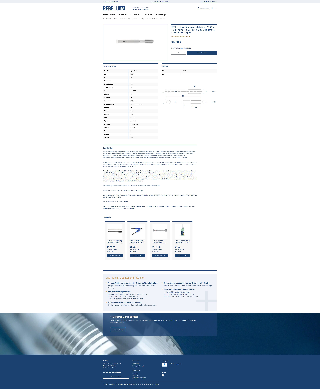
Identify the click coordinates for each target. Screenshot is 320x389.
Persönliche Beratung (160, 1)
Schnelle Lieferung (209, 1)
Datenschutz (135, 375)
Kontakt (105, 361)
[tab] (107, 217)
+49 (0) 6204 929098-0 (109, 365)
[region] (136, 42)
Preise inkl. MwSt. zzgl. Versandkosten (181, 48)
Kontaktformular (116, 372)
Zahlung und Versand (138, 366)
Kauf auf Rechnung (112, 1)
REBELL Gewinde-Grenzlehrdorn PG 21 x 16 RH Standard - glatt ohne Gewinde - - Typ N (160, 242)
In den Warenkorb (201, 53)
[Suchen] (199, 8)
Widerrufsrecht (136, 370)
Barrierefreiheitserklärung (139, 377)
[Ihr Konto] (212, 8)
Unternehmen (136, 363)
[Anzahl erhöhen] (184, 53)
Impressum (135, 373)
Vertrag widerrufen (116, 377)
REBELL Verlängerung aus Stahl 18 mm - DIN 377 (114, 242)
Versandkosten (127, 384)
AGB (133, 368)
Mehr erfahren (118, 329)
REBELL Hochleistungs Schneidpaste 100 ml (182, 242)
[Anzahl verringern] (173, 53)
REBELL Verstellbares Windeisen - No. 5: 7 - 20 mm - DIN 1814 (137, 242)
